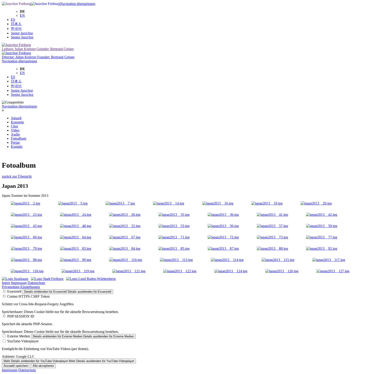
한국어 (16, 29)
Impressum (19, 283)
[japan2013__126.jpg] (281, 271)
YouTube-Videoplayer (23, 341)
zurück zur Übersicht (17, 176)
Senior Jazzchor (22, 37)
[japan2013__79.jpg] (26, 248)
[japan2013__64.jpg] (75, 237)
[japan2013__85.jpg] (174, 248)
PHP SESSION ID (20, 316)
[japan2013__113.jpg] (176, 260)
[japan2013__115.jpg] (278, 260)
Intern (6, 283)
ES (13, 19)
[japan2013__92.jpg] (321, 248)
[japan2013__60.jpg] (26, 237)
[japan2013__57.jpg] (272, 226)
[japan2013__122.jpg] (179, 271)
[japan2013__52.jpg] (124, 226)
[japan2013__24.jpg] (75, 214)
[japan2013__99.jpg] (75, 260)
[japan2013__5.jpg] (73, 203)
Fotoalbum (18, 138)
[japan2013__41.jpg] (272, 214)
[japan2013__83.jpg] (75, 248)
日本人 (16, 24)
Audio (15, 134)
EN (22, 15)
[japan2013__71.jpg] (174, 237)
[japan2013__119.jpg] (78, 271)
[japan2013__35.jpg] (174, 214)
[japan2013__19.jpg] (267, 203)
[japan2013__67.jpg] (124, 237)
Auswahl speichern (16, 365)
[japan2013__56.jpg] (223, 226)
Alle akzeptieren (43, 365)
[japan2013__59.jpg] (321, 226)
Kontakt (16, 146)
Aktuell (16, 118)
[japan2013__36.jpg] (223, 214)
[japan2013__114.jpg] (227, 260)
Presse (15, 142)
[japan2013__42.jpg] (321, 214)
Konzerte (17, 122)
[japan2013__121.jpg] (128, 271)
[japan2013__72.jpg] (223, 237)
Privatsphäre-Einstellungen (21, 287)
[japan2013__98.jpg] (26, 260)
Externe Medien (18, 336)
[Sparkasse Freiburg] (15, 279)
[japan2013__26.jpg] (124, 214)
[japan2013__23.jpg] (26, 214)
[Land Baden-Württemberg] (91, 279)
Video (15, 130)
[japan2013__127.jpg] (332, 271)
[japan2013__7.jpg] (120, 203)
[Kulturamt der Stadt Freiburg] (47, 279)
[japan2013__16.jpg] (217, 203)
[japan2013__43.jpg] (26, 226)
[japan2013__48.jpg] (75, 226)
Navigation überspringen (77, 4)
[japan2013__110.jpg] (125, 260)
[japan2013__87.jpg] (223, 248)
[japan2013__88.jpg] (272, 248)
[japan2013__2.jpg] (25, 203)
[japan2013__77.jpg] (321, 237)
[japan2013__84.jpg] (124, 248)
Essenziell (14, 291)
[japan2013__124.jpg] (230, 271)
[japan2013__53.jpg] (174, 226)
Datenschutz (36, 283)
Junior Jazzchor (22, 33)
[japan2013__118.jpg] (27, 271)
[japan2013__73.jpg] (272, 237)
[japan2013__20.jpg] (316, 203)
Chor (14, 126)
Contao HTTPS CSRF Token (28, 296)
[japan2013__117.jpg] (328, 260)
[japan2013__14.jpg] (168, 203)
